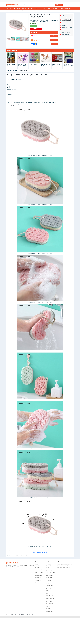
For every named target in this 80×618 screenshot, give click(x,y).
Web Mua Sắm (45, 616)
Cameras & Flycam (49, 596)
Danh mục (12, 1)
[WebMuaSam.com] (12, 4)
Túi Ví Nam (48, 582)
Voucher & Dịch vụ (49, 611)
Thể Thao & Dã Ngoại (50, 600)
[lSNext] (27, 25)
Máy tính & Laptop (49, 609)
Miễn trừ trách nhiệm (39, 569)
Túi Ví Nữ (47, 578)
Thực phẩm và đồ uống (50, 587)
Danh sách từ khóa (38, 575)
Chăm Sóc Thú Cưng (50, 588)
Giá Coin (32, 614)
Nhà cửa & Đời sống (14, 10)
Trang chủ (8, 1)
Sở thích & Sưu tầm (49, 603)
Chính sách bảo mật (38, 565)
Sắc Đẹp (32, 8)
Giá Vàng (25, 614)
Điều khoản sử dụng (38, 567)
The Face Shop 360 (19, 614)
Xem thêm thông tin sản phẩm (40, 552)
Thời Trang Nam (25, 8)
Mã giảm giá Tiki (38, 577)
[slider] (9, 39)
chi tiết (24, 70)
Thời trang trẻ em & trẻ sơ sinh (51, 592)
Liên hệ (20, 1)
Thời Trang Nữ (16, 8)
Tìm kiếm (59, 4)
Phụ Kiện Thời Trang (46, 8)
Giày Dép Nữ (48, 580)
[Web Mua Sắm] (12, 562)
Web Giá (28, 614)
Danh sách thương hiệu (39, 572)
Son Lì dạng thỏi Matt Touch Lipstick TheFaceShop (20, 555)
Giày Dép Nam (67, 8)
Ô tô (47, 605)
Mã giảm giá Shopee (38, 580)
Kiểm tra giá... (33, 25)
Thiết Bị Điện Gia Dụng (58, 8)
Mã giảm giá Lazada (38, 578)
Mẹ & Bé (47, 590)
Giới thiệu (16, 1)
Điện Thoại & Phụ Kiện (50, 575)
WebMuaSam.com (38, 616)
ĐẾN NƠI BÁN (36, 28)
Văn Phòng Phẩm (49, 601)
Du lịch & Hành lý (49, 577)
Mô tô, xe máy (48, 606)
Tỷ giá (13, 614)
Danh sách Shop (38, 573)
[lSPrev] (8, 25)
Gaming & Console (49, 595)
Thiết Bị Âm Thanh (49, 585)
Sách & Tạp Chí (49, 608)
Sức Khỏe (38, 8)
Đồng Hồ (47, 583)
